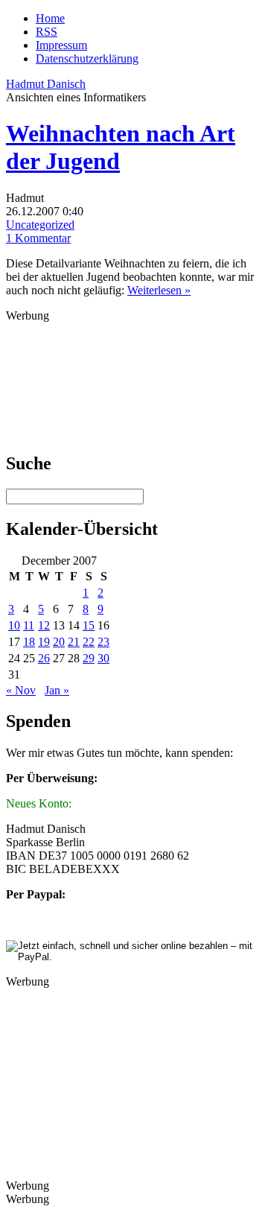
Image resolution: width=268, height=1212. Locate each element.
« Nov (21, 690)
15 (89, 625)
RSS (46, 31)
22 (89, 641)
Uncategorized (40, 224)
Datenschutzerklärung (87, 58)
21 (74, 641)
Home (50, 18)
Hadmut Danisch (46, 83)
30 (103, 658)
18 (29, 641)
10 (14, 625)
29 (89, 658)
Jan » (57, 690)
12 (44, 625)
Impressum (61, 45)
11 (28, 625)
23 (103, 641)
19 (44, 641)
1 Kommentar (38, 238)
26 (44, 658)
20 (59, 641)
